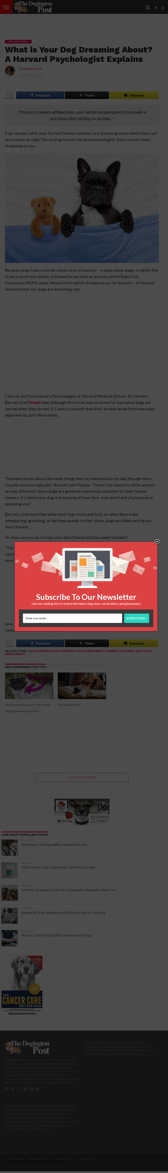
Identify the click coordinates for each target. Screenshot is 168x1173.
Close (157, 542)
